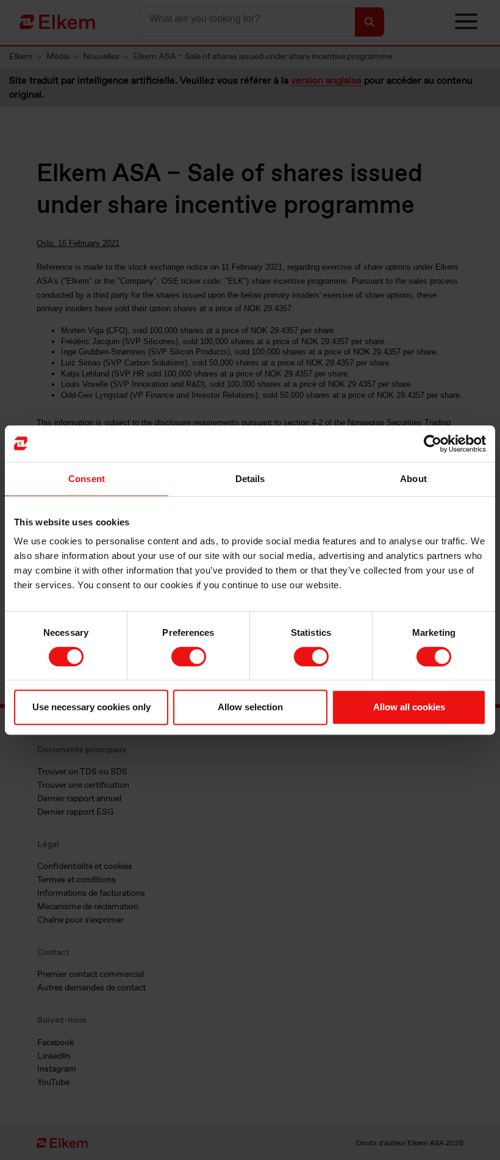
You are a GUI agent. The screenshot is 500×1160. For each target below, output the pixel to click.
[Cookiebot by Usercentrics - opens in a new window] (432, 443)
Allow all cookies (409, 707)
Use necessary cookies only (91, 707)
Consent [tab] (86, 479)
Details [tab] (250, 479)
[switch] (188, 656)
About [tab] (413, 479)
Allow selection (250, 707)
